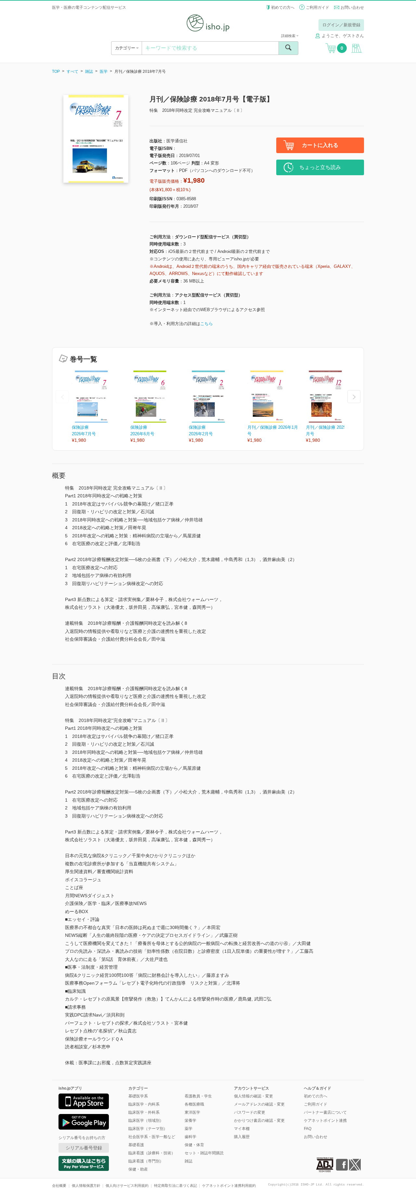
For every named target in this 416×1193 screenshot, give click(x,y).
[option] (101, 407)
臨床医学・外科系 (144, 1112)
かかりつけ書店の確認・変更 (259, 1120)
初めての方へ (282, 7)
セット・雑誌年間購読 (204, 1153)
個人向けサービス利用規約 (127, 1185)
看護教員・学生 (198, 1096)
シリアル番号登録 (84, 1147)
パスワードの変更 (249, 1112)
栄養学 (190, 1120)
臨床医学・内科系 (144, 1104)
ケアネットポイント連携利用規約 (229, 1185)
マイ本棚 (242, 1128)
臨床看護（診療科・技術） (151, 1153)
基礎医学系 (138, 1096)
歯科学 (190, 1136)
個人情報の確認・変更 (253, 1096)
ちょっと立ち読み (320, 167)
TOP (56, 71)
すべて (72, 71)
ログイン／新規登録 (341, 24)
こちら (206, 323)
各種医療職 (194, 1104)
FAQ (307, 1128)
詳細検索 (288, 36)
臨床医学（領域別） (145, 1120)
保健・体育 (194, 1145)
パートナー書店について (325, 1112)
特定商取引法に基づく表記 (175, 1185)
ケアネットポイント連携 (325, 1120)
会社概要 (59, 1185)
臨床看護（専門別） (145, 1161)
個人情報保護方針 (86, 1185)
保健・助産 (138, 1169)
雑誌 (89, 71)
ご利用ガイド (317, 7)
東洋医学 (192, 1112)
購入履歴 (242, 1136)
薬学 (188, 1128)
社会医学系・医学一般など (151, 1136)
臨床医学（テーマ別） (147, 1128)
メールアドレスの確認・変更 (259, 1104)
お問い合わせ (352, 7)
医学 (104, 71)
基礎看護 (136, 1145)
